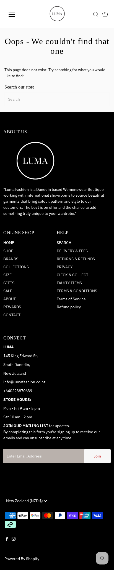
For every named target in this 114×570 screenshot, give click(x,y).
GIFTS (8, 282)
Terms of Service (71, 298)
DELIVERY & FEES (72, 250)
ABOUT (9, 298)
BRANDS (10, 258)
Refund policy (69, 306)
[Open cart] (105, 14)
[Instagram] (13, 543)
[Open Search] (95, 14)
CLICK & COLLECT (72, 274)
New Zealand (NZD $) (25, 500)
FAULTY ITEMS (69, 282)
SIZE (7, 274)
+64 (6, 390)
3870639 (24, 390)
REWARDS (12, 306)
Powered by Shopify (21, 558)
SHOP (8, 250)
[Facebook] (6, 543)
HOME (8, 242)
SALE (7, 290)
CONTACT (11, 314)
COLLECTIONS (16, 266)
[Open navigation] (17, 14)
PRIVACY (64, 266)
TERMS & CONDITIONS (77, 290)
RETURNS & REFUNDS (76, 258)
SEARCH (64, 242)
